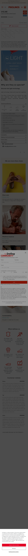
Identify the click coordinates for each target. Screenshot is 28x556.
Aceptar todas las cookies (14, 545)
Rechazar (14, 548)
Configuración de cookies (14, 551)
